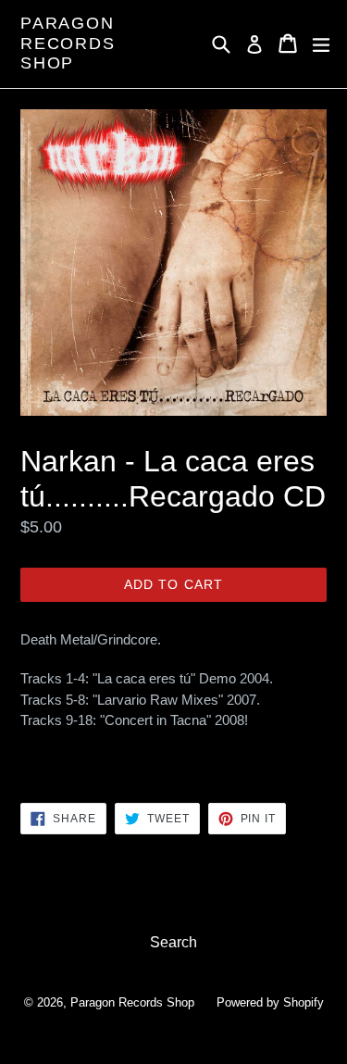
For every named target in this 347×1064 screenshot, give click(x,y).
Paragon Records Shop (68, 43)
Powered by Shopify (270, 1002)
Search (173, 942)
